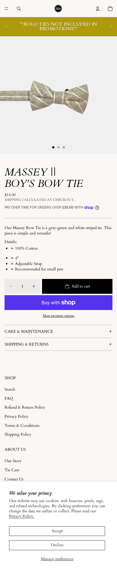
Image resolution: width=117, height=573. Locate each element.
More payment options (58, 315)
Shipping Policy (18, 434)
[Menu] (6, 8)
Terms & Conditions (22, 425)
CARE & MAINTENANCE (29, 331)
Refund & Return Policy (25, 407)
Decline (57, 545)
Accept (57, 531)
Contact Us (14, 479)
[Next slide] (111, 26)
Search (10, 389)
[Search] (18, 8)
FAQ (9, 398)
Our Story (13, 461)
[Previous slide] (6, 26)
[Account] (97, 8)
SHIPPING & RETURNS (27, 344)
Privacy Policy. (21, 516)
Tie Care (12, 470)
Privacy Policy (16, 416)
